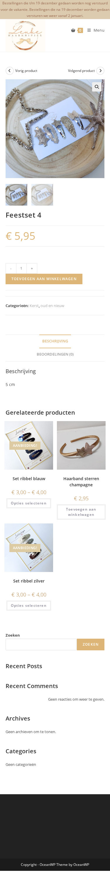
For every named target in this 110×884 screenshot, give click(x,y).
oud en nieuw (52, 305)
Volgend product (81, 70)
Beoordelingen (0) (55, 354)
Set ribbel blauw (29, 478)
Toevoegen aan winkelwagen (44, 278)
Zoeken (13, 635)
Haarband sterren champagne (81, 481)
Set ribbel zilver (29, 581)
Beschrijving (55, 341)
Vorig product (26, 70)
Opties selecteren (28, 503)
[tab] (55, 341)
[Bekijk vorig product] (10, 71)
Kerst (34, 305)
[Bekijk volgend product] (100, 71)
